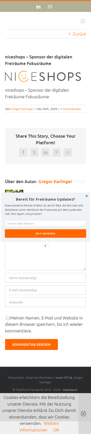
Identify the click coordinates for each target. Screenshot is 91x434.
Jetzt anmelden (45, 233)
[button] (45, 199)
